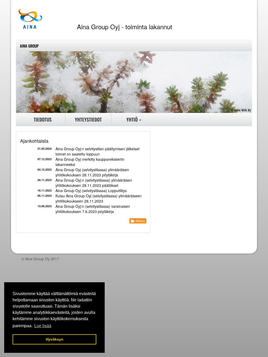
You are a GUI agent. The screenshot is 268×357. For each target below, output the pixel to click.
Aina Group (29, 46)
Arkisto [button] (139, 220)
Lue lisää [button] (42, 326)
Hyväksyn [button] (54, 339)
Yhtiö (132, 119)
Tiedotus (43, 119)
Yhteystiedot (88, 119)
